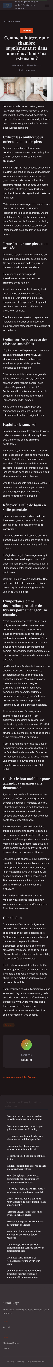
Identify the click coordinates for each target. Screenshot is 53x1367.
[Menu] (47, 5)
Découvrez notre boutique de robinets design (26, 1157)
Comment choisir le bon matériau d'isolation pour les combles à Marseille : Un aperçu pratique (24, 1273)
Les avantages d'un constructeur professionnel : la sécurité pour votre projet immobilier (25, 1247)
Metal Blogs (11, 1303)
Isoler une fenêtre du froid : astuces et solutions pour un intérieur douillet (26, 1190)
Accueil (7, 21)
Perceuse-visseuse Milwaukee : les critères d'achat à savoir (24, 1213)
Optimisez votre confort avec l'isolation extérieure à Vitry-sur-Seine (24, 1260)
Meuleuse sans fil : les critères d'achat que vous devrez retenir (26, 1167)
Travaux (16, 21)
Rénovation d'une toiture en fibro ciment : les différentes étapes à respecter (23, 1234)
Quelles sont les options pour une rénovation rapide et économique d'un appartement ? (26, 1201)
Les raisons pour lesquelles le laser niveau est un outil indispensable (25, 1137)
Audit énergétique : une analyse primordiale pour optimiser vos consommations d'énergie (23, 1178)
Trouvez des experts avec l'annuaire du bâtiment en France (25, 1223)
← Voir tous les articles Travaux (20, 1077)
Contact (7, 1348)
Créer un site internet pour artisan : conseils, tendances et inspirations (25, 1118)
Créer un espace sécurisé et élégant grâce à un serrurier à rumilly (25, 1128)
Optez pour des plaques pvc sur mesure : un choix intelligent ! (23, 1147)
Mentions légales (11, 1343)
